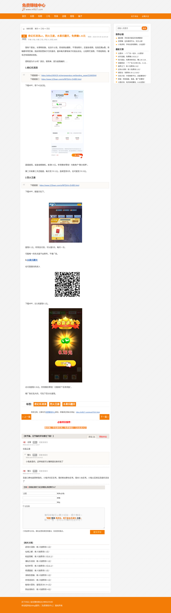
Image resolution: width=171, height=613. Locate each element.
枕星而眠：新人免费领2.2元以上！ (39, 556)
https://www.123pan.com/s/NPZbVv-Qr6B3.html (61, 79)
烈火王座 (55, 404)
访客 (32, 442)
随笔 (72, 16)
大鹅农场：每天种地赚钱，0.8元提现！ (132, 82)
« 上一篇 (26, 417)
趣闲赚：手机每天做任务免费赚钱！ (131, 38)
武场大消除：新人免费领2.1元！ (38, 547)
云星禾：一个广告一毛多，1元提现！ (131, 53)
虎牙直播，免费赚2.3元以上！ (129, 57)
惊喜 (56, 16)
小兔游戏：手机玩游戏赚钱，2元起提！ (132, 44)
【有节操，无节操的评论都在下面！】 (39, 436)
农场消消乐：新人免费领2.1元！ (38, 580)
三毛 (48, 16)
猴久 (31, 455)
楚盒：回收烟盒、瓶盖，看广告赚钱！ (131, 79)
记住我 (27, 506)
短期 (40, 16)
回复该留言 (43, 442)
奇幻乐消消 (40, 404)
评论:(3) (91, 437)
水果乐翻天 (69, 404)
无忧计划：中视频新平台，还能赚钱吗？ (132, 76)
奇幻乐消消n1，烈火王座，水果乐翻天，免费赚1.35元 (57, 36)
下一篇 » (104, 417)
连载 (64, 16)
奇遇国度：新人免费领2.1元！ (37, 570)
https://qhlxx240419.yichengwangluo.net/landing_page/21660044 (68, 75)
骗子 (80, 16)
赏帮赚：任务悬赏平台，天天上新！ (131, 41)
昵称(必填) (61, 494)
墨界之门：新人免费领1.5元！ (129, 66)
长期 (32, 16)
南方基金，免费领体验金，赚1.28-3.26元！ (133, 60)
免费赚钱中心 (36, 5)
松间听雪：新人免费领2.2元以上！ (39, 566)
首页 (24, 16)
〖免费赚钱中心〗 (47, 605)
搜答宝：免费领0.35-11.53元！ (129, 73)
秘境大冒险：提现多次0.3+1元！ (39, 585)
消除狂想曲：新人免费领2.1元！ (38, 575)
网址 (58, 502)
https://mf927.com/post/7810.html (88, 412)
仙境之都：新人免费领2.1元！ (37, 552)
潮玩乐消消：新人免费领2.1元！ (38, 561)
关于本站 (25, 602)
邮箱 (58, 498)
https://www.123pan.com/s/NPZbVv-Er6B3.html (59, 185)
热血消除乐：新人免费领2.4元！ (38, 589)
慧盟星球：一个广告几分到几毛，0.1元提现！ (134, 63)
